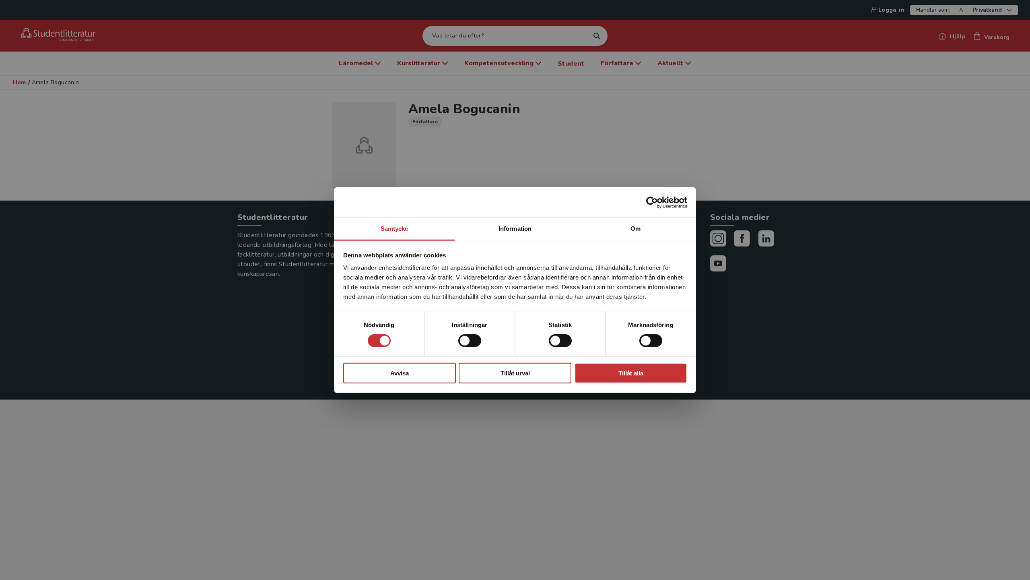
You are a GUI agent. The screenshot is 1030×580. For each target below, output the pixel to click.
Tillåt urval (515, 373)
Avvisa (399, 373)
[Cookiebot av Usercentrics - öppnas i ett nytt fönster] (652, 202)
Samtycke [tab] (394, 228)
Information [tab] (515, 228)
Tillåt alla (630, 373)
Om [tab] (635, 228)
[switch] (469, 340)
